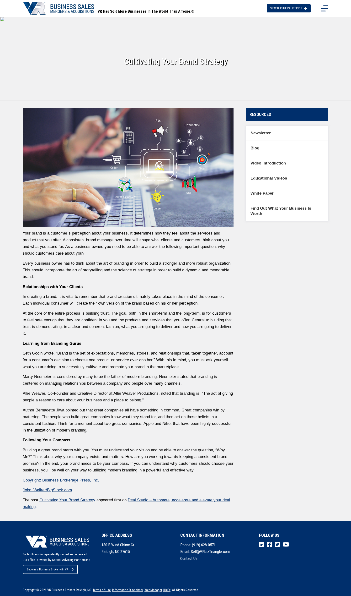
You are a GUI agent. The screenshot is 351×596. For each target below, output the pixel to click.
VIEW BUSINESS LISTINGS (286, 8)
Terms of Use (102, 590)
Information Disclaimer (127, 590)
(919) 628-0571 (204, 544)
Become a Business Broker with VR (47, 569)
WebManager (153, 590)
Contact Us (188, 558)
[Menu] (324, 8)
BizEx (166, 590)
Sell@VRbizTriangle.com (210, 551)
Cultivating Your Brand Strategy (67, 500)
